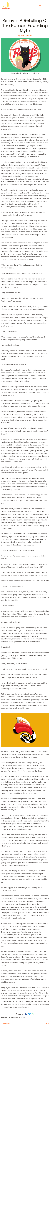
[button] (46, 6)
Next (46, 1023)
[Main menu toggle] (39, 5)
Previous (5, 1023)
